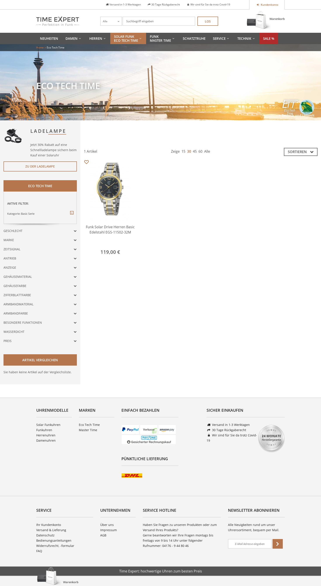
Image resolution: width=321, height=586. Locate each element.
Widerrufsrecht (47, 546)
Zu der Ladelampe (40, 166)
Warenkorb (277, 19)
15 (183, 151)
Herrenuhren (45, 435)
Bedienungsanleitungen (53, 540)
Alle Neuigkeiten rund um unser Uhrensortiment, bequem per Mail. (253, 527)
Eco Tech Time (89, 425)
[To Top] (310, 569)
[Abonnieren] (278, 544)
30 (189, 151)
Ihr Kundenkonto (48, 525)
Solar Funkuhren (48, 425)
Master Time (88, 430)
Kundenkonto (269, 5)
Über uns (107, 525)
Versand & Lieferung (51, 530)
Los (208, 21)
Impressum (108, 530)
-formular (67, 546)
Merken (86, 162)
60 (200, 151)
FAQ (39, 551)
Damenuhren (46, 440)
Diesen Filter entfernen (71, 216)
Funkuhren (44, 430)
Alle (207, 151)
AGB (103, 535)
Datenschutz (45, 535)
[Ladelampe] (13, 135)
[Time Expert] (57, 21)
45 (195, 151)
